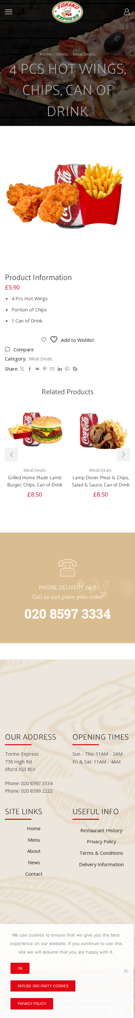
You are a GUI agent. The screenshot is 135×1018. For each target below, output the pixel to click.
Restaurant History (101, 830)
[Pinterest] (44, 369)
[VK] (37, 369)
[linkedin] (60, 369)
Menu (62, 54)
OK (20, 968)
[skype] (74, 369)
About (34, 851)
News (34, 862)
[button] (11, 454)
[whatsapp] (67, 369)
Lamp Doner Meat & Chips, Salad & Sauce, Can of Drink (100, 481)
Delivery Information (101, 864)
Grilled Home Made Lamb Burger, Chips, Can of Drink (34, 481)
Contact (34, 873)
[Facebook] (29, 369)
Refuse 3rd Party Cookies (43, 986)
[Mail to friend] (52, 369)
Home (46, 54)
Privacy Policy (101, 841)
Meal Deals (84, 54)
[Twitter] (22, 369)
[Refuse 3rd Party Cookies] (125, 971)
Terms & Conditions (101, 853)
